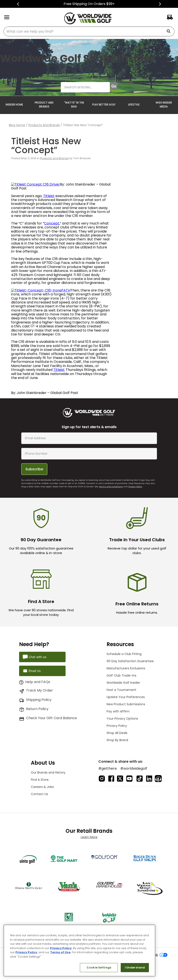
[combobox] (89, 31)
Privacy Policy (135, 486)
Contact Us (39, 794)
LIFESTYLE (134, 104)
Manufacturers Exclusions (126, 668)
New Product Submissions (126, 704)
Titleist (48, 195)
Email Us (35, 671)
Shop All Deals (117, 733)
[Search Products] (170, 31)
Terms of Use (60, 952)
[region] (79, 951)
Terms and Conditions (111, 486)
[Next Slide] (160, 4)
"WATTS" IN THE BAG (74, 104)
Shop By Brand (117, 740)
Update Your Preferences (126, 697)
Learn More (89, 837)
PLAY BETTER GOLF (103, 104)
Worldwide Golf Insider (123, 682)
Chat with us (37, 657)
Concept (51, 223)
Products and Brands (44, 125)
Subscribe (34, 469)
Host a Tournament (121, 690)
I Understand (135, 967)
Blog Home (17, 125)
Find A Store (40, 779)
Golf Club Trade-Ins (121, 675)
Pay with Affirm (118, 711)
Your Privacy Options (122, 718)
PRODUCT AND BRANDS (44, 104)
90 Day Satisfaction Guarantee (130, 661)
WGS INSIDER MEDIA (164, 104)
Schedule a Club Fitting (124, 654)
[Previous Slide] (18, 4)
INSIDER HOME (14, 104)
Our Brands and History (48, 772)
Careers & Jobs (42, 787)
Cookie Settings (99, 967)
